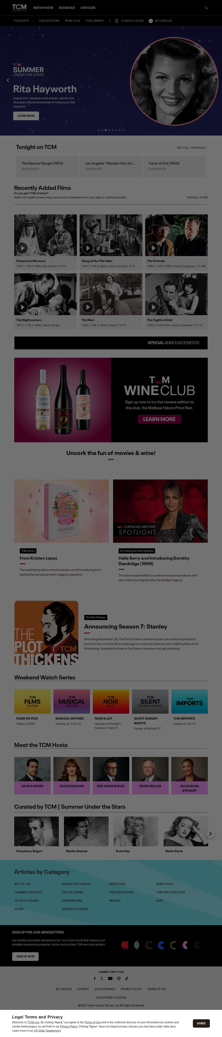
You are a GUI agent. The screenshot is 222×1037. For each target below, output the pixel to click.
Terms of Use (93, 1022)
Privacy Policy (69, 1026)
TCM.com (33, 1022)
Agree (201, 1023)
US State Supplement (47, 1030)
